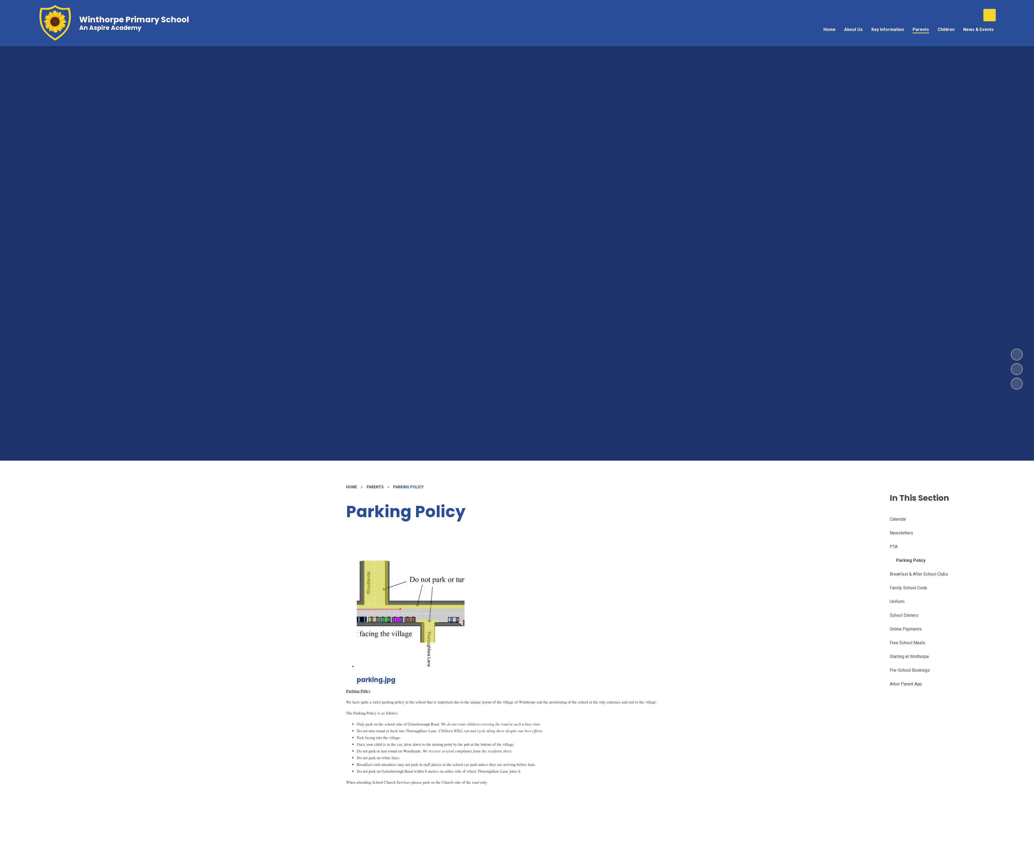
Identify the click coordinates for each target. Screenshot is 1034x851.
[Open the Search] (989, 15)
